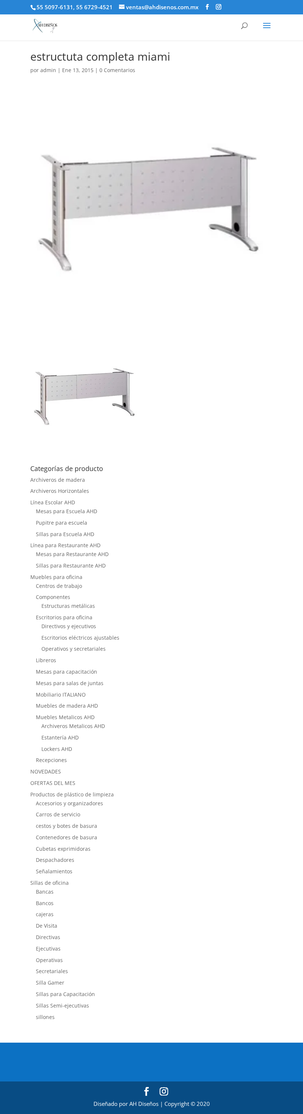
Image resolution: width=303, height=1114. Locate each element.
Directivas (48, 937)
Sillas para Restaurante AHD (71, 565)
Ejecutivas (48, 948)
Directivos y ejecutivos (68, 626)
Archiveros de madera (57, 479)
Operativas (49, 960)
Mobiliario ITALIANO (61, 694)
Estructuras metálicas (68, 605)
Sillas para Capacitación (65, 994)
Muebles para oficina (56, 576)
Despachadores (55, 859)
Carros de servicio (58, 814)
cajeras (45, 914)
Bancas (45, 891)
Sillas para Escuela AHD (65, 534)
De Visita (46, 925)
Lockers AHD (56, 748)
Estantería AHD (60, 737)
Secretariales (52, 971)
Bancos (45, 903)
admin (48, 70)
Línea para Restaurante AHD (65, 545)
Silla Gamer (50, 982)
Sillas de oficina (49, 882)
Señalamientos (54, 871)
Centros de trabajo (59, 585)
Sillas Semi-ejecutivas (62, 1005)
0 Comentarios (117, 70)
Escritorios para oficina (64, 617)
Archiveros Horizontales (59, 490)
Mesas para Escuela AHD (66, 511)
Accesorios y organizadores (69, 803)
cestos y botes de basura (66, 825)
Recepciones (51, 759)
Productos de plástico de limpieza (72, 794)
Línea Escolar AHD (52, 502)
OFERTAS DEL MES (52, 782)
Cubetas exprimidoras (63, 848)
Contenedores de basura (66, 837)
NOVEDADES (45, 771)
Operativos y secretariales (73, 648)
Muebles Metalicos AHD (65, 717)
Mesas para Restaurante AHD (72, 554)
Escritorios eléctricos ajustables (80, 637)
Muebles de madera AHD (67, 705)
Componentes (53, 596)
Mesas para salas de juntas (69, 683)
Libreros (46, 660)
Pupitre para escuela (61, 522)
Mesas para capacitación (66, 671)
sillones (45, 1016)
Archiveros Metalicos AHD (73, 725)
